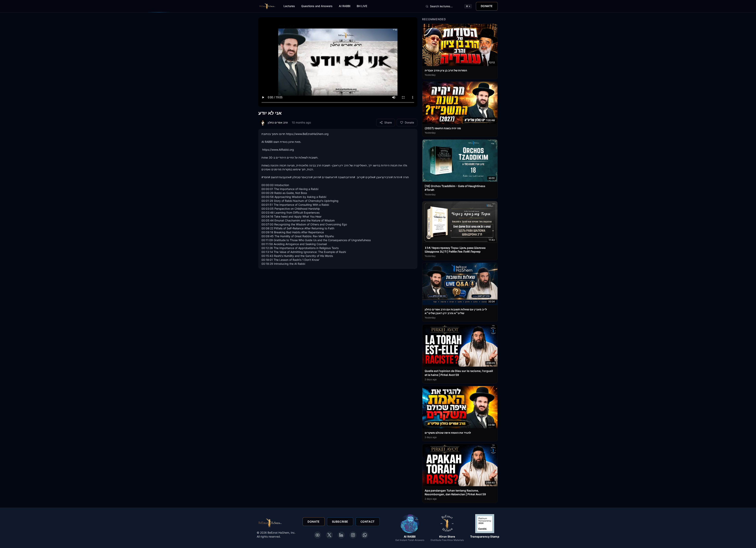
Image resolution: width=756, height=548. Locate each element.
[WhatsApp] (364, 535)
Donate (487, 6)
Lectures (289, 6)
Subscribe (340, 521)
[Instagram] (353, 535)
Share (388, 122)
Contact (367, 521)
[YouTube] (317, 535)
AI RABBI (344, 6)
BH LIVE (362, 6)
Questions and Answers (317, 6)
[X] (329, 535)
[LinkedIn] (341, 535)
